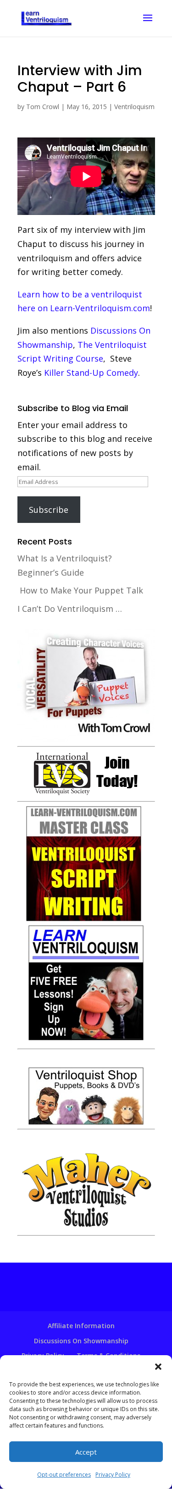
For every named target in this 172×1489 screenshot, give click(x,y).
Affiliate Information (81, 1325)
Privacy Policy (112, 1474)
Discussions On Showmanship (81, 1340)
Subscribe (48, 509)
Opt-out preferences (64, 1474)
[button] (158, 1366)
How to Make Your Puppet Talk (81, 590)
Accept (86, 1451)
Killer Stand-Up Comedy (91, 372)
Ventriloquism (134, 106)
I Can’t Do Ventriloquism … (69, 608)
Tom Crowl (42, 106)
